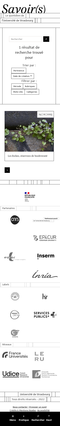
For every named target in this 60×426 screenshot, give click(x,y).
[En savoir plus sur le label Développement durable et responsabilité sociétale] (15, 333)
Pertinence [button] (18, 70)
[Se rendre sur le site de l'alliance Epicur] (45, 238)
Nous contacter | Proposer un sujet (30, 407)
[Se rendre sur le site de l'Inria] (45, 274)
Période (17, 86)
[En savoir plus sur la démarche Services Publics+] (45, 314)
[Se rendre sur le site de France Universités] (15, 355)
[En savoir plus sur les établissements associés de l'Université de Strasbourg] (45, 219)
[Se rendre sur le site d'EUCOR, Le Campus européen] (15, 256)
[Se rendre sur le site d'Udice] (15, 374)
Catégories (32, 91)
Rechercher (38, 420)
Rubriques (30, 86)
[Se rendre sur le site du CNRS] (15, 220)
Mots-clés (18, 91)
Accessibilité (43, 410)
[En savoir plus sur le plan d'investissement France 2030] (15, 314)
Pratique (24, 420)
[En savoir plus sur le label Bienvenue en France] (15, 296)
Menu (13, 420)
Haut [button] (49, 420)
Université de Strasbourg (35, 394)
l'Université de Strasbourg (17, 20)
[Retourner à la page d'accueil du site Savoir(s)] (24, 9)
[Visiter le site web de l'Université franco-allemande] (45, 374)
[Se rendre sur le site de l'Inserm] (45, 256)
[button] (22, 76)
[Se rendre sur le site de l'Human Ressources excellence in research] (45, 296)
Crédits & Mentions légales (23, 410)
